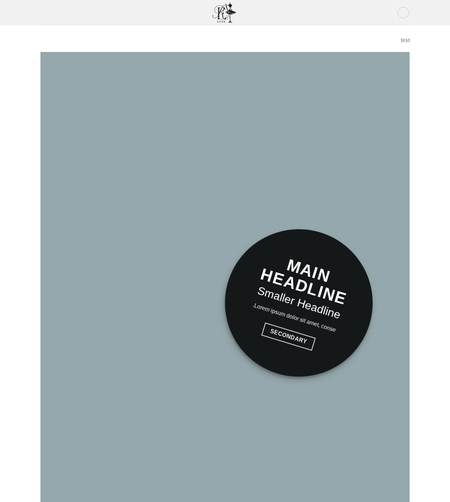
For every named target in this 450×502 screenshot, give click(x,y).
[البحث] (43, 12)
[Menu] (403, 12)
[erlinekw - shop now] (225, 12)
